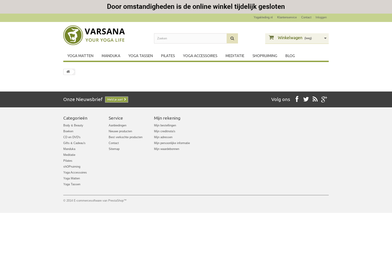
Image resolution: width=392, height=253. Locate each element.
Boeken (68, 131)
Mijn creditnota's (164, 131)
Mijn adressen (163, 137)
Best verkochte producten (125, 137)
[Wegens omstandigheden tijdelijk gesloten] (196, 7)
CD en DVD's (72, 137)
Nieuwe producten (120, 131)
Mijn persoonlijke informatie (172, 143)
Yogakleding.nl (263, 17)
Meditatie (234, 55)
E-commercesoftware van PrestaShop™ (100, 200)
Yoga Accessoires (200, 55)
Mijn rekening (167, 118)
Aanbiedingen (117, 125)
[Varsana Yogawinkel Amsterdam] (105, 35)
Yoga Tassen (140, 55)
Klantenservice (287, 17)
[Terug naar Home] (68, 72)
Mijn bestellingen (165, 125)
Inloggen (321, 17)
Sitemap (114, 149)
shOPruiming (264, 55)
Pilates (168, 55)
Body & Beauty (73, 125)
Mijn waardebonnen (166, 149)
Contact (306, 17)
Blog (290, 55)
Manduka (111, 55)
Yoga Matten (80, 55)
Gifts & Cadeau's (74, 143)
